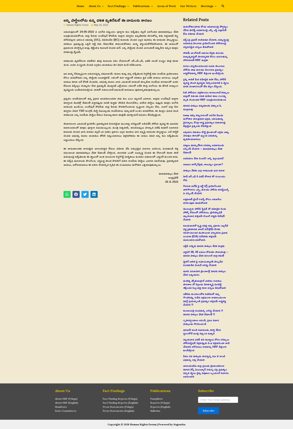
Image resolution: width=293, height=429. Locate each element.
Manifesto (61, 406)
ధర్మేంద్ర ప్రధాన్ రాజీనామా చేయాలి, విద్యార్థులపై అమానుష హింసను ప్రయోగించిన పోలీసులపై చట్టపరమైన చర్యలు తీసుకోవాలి (206, 43)
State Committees (65, 410)
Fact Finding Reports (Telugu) (120, 398)
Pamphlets (156, 398)
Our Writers (188, 6)
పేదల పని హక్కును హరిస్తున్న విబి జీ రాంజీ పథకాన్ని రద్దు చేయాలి (204, 357)
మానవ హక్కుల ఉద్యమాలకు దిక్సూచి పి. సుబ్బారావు (202, 107)
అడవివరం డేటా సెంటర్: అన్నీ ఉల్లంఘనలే (203, 158)
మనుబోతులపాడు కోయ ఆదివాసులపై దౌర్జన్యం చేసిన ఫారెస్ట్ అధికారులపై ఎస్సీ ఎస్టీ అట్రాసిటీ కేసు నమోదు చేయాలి (205, 30)
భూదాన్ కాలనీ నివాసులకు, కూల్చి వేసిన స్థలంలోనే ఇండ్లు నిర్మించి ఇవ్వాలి (202, 331)
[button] (67, 194)
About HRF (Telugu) (66, 398)
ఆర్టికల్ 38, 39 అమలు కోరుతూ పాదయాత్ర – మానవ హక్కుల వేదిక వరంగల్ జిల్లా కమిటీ (205, 253)
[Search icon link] (222, 6)
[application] (101, 6)
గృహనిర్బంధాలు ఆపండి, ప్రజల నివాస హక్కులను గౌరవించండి (201, 322)
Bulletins (155, 410)
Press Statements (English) (118, 410)
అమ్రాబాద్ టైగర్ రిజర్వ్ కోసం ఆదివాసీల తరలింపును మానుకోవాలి (202, 200)
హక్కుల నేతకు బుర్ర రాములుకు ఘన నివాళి (203, 170)
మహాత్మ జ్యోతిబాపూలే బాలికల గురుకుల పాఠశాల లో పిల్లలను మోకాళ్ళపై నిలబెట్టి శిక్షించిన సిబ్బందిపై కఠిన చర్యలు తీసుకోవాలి (204, 284)
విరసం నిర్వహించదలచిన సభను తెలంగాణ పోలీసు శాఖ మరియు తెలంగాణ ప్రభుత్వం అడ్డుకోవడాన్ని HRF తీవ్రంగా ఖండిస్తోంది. (203, 69)
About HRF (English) (66, 402)
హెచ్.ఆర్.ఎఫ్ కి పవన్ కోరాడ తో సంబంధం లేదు (204, 178)
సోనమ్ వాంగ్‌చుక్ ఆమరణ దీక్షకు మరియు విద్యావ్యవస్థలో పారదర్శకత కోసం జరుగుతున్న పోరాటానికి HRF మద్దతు (205, 56)
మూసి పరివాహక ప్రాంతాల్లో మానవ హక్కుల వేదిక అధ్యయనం (204, 272)
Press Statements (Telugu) (118, 406)
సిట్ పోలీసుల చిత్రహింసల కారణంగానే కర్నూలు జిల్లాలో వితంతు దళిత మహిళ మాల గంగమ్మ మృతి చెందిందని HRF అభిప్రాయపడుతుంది (206, 96)
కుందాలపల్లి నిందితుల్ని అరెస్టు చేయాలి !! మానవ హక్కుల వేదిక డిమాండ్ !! (203, 312)
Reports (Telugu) (160, 402)
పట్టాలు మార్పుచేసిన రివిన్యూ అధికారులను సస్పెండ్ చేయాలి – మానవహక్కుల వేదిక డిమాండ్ (203, 148)
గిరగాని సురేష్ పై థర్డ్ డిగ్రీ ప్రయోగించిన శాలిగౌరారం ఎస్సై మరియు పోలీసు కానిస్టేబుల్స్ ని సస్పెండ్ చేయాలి (206, 189)
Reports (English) (160, 406)
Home (80, 6)
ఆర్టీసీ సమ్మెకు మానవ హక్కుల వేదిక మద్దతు (204, 245)
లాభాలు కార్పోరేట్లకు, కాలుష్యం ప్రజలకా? (203, 164)
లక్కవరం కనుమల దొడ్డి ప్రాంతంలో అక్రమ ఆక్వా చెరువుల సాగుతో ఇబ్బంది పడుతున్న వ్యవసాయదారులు (206, 135)
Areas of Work (166, 6)
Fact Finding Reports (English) (120, 402)
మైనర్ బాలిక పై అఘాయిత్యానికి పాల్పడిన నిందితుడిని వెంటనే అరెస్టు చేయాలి (203, 263)
